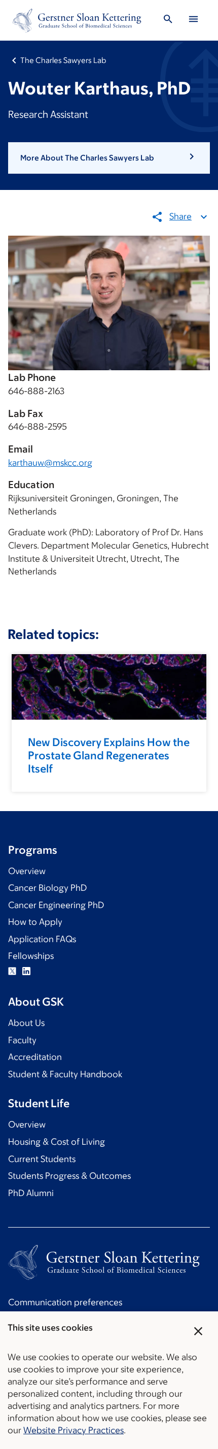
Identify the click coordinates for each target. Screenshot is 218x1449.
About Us (26, 1023)
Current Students (42, 1159)
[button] (109, 158)
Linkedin (26, 971)
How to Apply (35, 922)
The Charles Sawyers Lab (63, 60)
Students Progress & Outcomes (69, 1176)
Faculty (22, 1040)
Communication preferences (65, 1302)
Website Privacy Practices (73, 1430)
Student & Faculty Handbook (65, 1074)
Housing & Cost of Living (56, 1142)
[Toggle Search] (167, 20)
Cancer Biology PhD (47, 888)
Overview (27, 871)
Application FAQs (42, 939)
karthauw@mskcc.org (50, 463)
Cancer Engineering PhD (56, 905)
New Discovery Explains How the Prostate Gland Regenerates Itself (109, 755)
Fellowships (31, 956)
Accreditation (35, 1057)
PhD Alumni (31, 1193)
